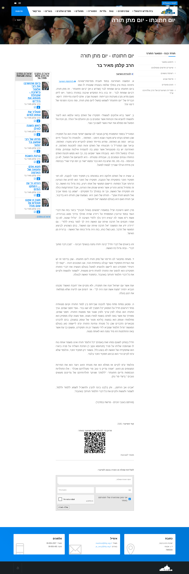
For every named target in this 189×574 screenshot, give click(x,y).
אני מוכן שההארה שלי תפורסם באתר (112, 499)
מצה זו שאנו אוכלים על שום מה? (33, 202)
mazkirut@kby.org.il (104, 543)
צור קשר (36, 11)
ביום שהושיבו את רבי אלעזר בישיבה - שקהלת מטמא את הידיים (32, 92)
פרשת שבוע (168, 79)
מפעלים (80, 11)
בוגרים (48, 11)
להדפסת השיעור (66, 81)
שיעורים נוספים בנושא (24, 74)
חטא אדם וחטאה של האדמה (34, 169)
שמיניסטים (123, 11)
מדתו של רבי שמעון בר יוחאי (33, 142)
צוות (111, 11)
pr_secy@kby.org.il (103, 546)
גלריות (103, 11)
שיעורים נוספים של (41, 75)
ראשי (19, 20)
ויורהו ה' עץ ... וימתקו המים (33, 186)
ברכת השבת (33, 155)
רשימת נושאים (167, 73)
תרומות (19, 11)
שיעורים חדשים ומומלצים (162, 67)
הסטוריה (92, 11)
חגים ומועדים (167, 84)
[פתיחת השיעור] (35, 107)
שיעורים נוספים (43, 216)
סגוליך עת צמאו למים (34, 113)
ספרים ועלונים (64, 11)
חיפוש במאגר (167, 62)
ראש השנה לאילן (34, 127)
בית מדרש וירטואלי (143, 11)
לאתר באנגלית (169, 3)
